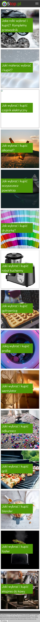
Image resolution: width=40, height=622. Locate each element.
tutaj (35, 619)
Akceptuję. (4, 621)
